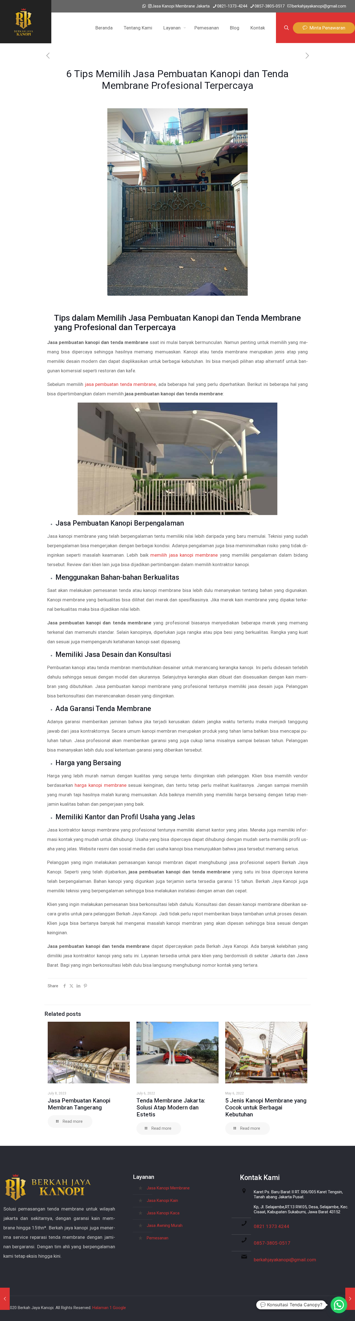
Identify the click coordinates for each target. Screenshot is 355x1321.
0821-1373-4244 (232, 6)
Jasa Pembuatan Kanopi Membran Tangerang (79, 1104)
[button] (339, 1305)
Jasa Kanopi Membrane (168, 1188)
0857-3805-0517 (270, 6)
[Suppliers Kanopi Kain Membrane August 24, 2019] (5, 1299)
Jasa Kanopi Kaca (163, 1213)
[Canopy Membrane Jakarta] (23, 21)
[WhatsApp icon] (144, 6)
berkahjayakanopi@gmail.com (319, 6)
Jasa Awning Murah (164, 1225)
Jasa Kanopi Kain (162, 1200)
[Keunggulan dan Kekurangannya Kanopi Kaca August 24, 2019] (350, 1299)
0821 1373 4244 (271, 1226)
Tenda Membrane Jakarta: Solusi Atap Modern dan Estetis (170, 1107)
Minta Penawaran (326, 28)
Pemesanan (157, 1237)
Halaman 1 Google (109, 1307)
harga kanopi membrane (100, 785)
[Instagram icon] (150, 6)
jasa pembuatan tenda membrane (120, 384)
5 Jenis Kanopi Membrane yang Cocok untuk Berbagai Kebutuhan (265, 1107)
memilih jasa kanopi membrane (184, 555)
